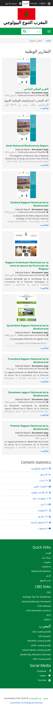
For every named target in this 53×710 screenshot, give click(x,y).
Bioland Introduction (41, 571)
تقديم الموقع (45, 580)
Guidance (46, 566)
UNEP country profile (41, 645)
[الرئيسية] (26, 14)
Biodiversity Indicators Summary (35, 654)
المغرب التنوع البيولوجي (25, 22)
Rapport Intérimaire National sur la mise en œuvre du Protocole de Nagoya (26, 265)
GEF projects (45, 636)
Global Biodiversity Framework (36, 601)
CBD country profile (41, 631)
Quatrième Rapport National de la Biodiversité (27, 327)
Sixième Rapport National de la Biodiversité (29, 204)
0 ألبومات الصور (41, 486)
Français (33, 3)
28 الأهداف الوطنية (39, 492)
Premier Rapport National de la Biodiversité (29, 427)
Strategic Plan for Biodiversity (37, 596)
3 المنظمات (43, 510)
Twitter (42, 675)
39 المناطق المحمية (39, 522)
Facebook (41, 671)
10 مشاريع (43, 516)
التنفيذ (48, 40)
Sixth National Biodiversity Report (27, 145)
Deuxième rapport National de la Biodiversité (28, 394)
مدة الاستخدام (35, 698)
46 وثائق (44, 474)
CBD (48, 592)
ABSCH (47, 619)
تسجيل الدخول (11, 3)
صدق (46, 698)
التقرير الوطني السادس (36, 89)
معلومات (47, 562)
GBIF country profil (42, 659)
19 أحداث (43, 480)
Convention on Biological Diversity (26, 702)
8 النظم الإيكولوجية (39, 468)
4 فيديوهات (43, 528)
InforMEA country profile (39, 640)
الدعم (48, 575)
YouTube (42, 680)
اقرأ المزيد (45, 108)
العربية (25, 3)
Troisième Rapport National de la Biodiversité (28, 360)
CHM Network (44, 606)
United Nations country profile (36, 650)
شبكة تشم (46, 557)
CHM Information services (38, 610)
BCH (49, 615)
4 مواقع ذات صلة (40, 498)
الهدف (48, 552)
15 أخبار (44, 504)
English (42, 3)
